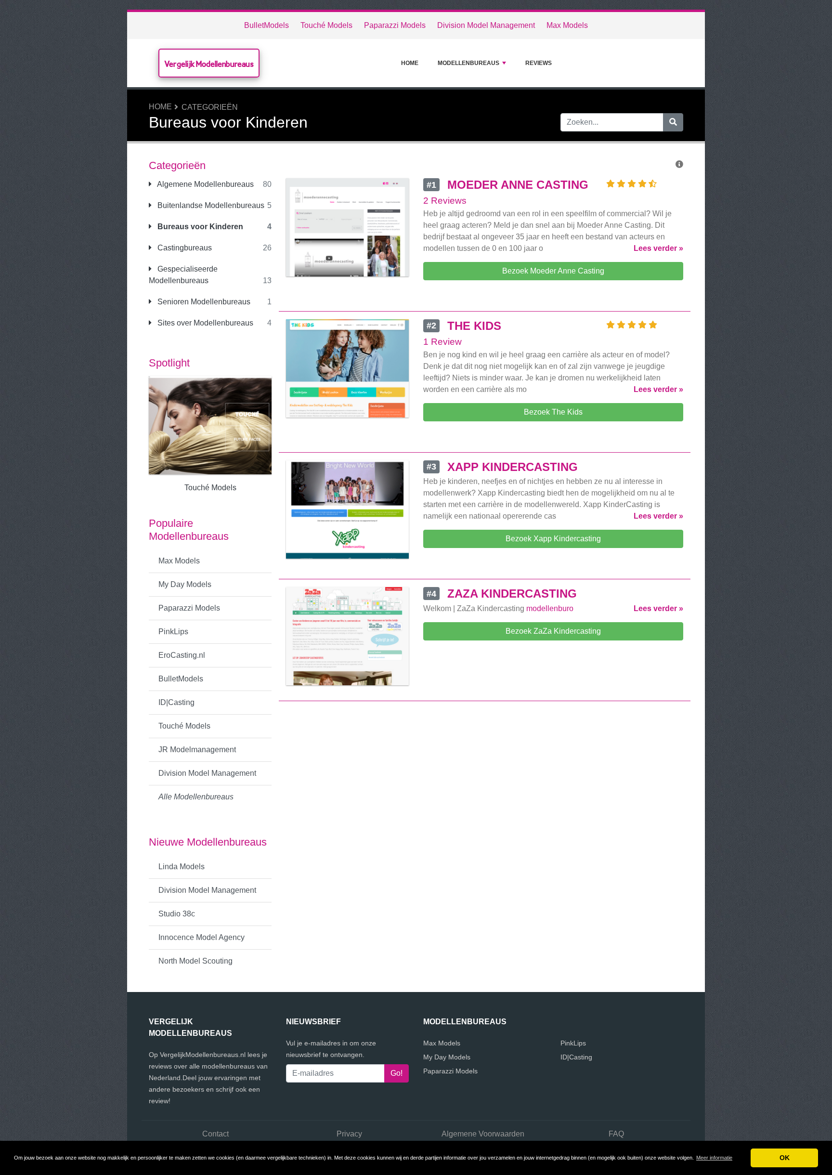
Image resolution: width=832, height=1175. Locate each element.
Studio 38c (176, 914)
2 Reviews (445, 201)
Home (409, 63)
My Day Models (184, 584)
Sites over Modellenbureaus (204, 323)
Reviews (538, 63)
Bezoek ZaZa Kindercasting (553, 631)
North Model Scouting (195, 961)
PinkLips (173, 631)
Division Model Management (486, 25)
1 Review (442, 342)
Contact (215, 1134)
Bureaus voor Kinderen (199, 226)
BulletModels (266, 25)
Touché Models (326, 25)
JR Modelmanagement (197, 749)
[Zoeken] (673, 122)
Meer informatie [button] (714, 1158)
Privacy (349, 1134)
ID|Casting (176, 702)
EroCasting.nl (181, 655)
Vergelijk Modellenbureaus (209, 64)
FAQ (616, 1134)
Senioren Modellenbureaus (203, 302)
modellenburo (549, 608)
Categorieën (210, 107)
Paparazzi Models (395, 25)
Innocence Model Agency (201, 937)
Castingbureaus (184, 248)
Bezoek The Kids (553, 412)
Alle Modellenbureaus (196, 797)
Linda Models (181, 866)
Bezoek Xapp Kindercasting (553, 539)
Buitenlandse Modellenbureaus (210, 205)
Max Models (567, 25)
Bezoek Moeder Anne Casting (553, 271)
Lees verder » (658, 248)
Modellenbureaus (468, 63)
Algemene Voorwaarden (483, 1134)
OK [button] (785, 1158)
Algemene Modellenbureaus (205, 184)
